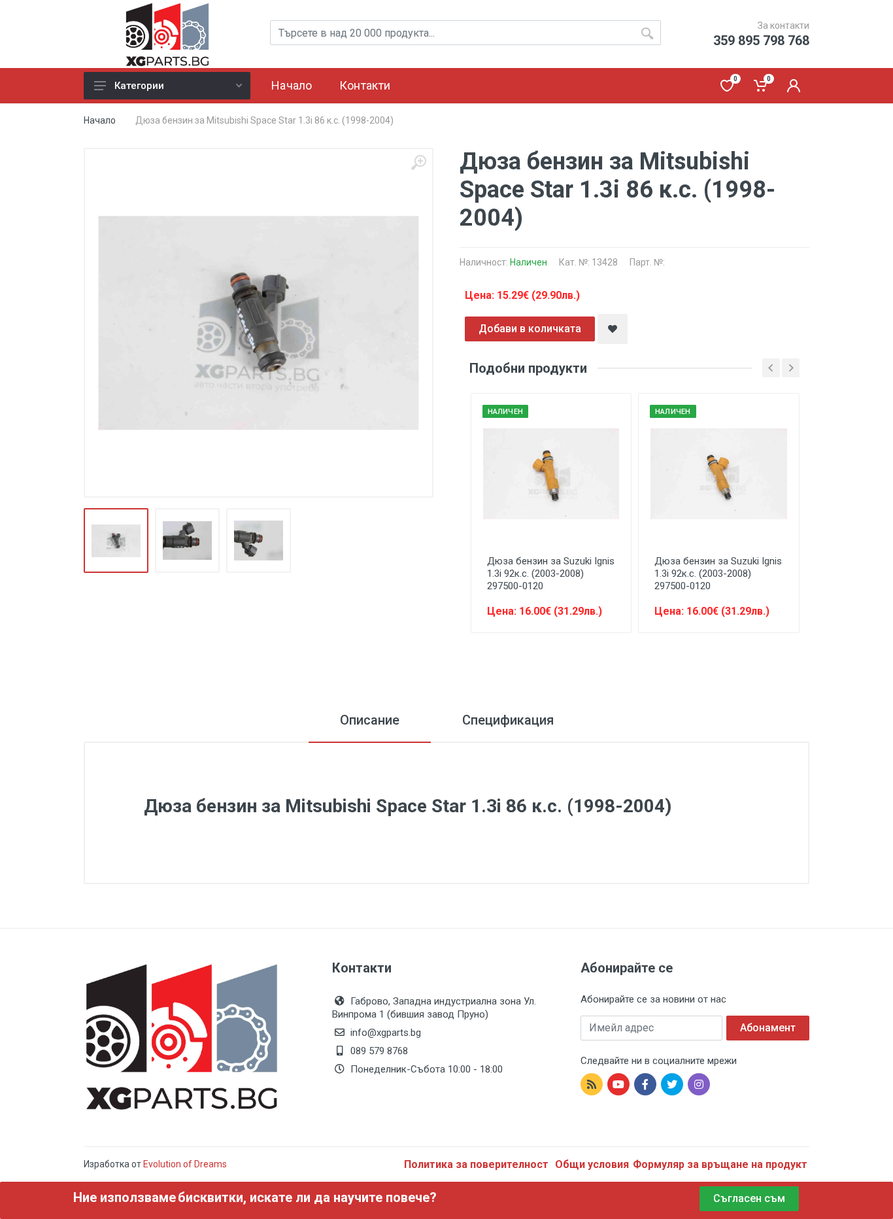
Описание (369, 720)
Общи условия (592, 1164)
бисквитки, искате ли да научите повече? (307, 1197)
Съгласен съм (749, 1198)
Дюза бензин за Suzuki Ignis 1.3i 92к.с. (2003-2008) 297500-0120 (551, 573)
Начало (100, 120)
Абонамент (768, 1028)
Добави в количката (530, 328)
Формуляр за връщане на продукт (720, 1164)
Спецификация (508, 720)
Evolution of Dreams (184, 1164)
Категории (139, 86)
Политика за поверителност (477, 1164)
